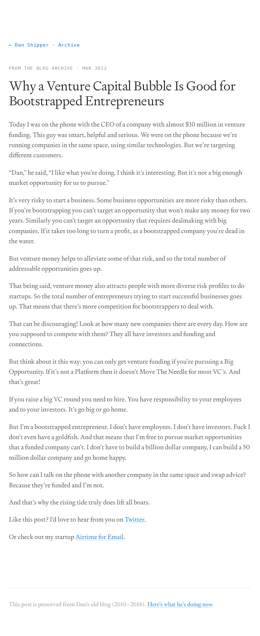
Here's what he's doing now (179, 604)
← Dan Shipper (29, 45)
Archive (69, 45)
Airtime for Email (99, 537)
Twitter (134, 519)
